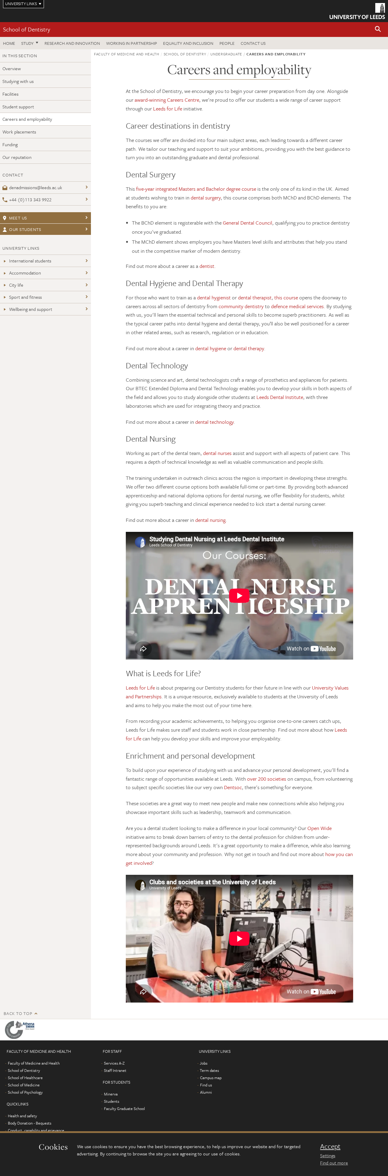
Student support (18, 106)
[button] (378, 29)
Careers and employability (27, 119)
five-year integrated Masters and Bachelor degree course (196, 189)
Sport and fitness (25, 297)
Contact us (253, 43)
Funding (10, 144)
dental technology (214, 422)
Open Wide (319, 828)
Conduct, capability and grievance (36, 1130)
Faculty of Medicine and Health (126, 54)
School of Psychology (25, 1092)
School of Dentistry (26, 29)
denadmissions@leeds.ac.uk (35, 187)
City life (16, 285)
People (227, 43)
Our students (25, 229)
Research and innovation (72, 43)
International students (30, 260)
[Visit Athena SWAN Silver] (21, 1030)
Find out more (334, 1162)
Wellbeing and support (30, 309)
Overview (11, 68)
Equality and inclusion (188, 43)
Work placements (19, 131)
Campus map (211, 1078)
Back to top (18, 1013)
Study (27, 43)
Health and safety (22, 1116)
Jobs (203, 1063)
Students (111, 1101)
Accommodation (25, 272)
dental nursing (210, 520)
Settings (327, 1155)
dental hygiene (210, 348)
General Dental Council (247, 222)
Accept (330, 1146)
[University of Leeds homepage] (357, 11)
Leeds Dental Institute (279, 397)
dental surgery (206, 197)
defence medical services (297, 306)
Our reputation (17, 157)
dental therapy (248, 348)
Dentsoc (233, 787)
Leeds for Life (167, 108)
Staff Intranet (115, 1070)
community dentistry (241, 306)
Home (9, 43)
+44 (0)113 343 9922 (30, 199)
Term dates (209, 1070)
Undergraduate (226, 54)
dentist (206, 266)
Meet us (18, 218)
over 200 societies (266, 778)
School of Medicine (24, 1085)
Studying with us (18, 81)
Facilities (10, 94)
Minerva (111, 1094)
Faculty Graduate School (124, 1108)
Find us (206, 1085)
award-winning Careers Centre (167, 100)
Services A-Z (114, 1063)
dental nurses (217, 453)
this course (286, 297)
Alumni (206, 1092)
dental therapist (255, 297)
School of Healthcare (25, 1078)
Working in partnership (131, 43)
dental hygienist (214, 297)
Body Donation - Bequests (29, 1123)
